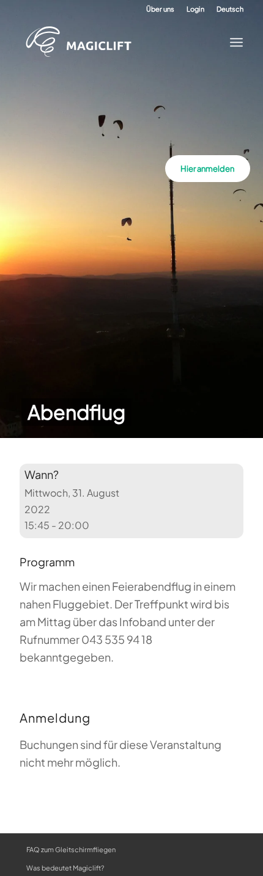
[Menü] (233, 42)
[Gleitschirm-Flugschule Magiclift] (120, 42)
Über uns (160, 9)
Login (195, 9)
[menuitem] (160, 9)
